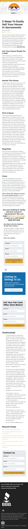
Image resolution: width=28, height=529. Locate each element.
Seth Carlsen (7, 32)
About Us (3, 486)
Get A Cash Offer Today (7, 484)
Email (7, 248)
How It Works (16, 484)
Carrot (2, 527)
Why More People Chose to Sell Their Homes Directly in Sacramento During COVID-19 (13, 437)
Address (8, 243)
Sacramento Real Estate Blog (8, 488)
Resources (9, 486)
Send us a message (16, 216)
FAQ (22, 484)
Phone (7, 254)
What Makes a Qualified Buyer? (11, 429)
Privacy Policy (15, 486)
